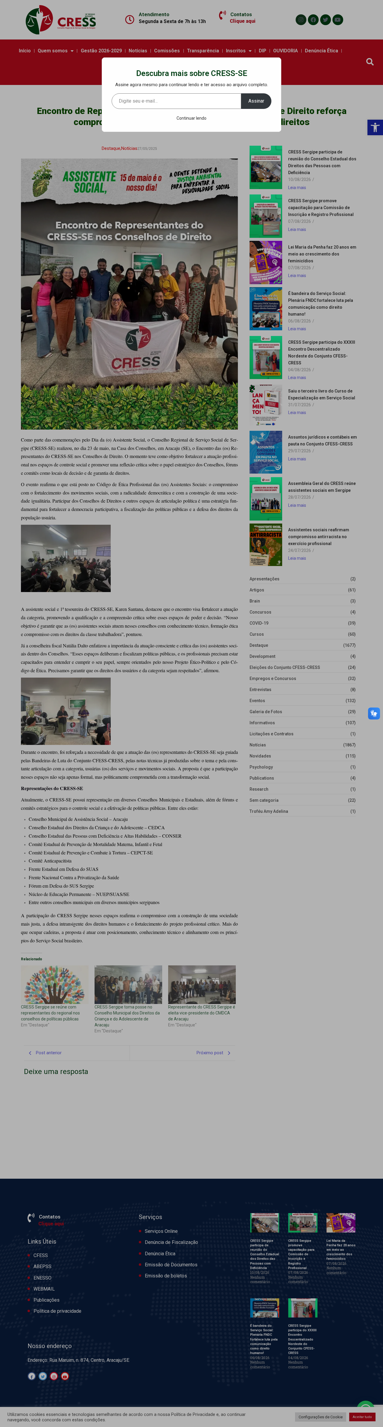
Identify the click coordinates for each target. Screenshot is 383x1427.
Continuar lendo (191, 118)
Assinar (256, 101)
